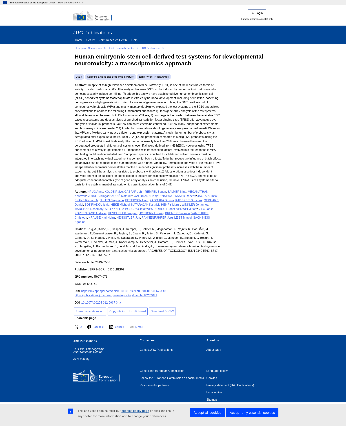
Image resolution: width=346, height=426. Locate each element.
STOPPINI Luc (114, 208)
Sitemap (211, 399)
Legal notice (214, 392)
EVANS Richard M (86, 200)
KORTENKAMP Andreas (91, 213)
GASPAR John (133, 191)
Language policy (217, 370)
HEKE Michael (120, 204)
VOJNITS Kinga (97, 196)
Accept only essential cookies (252, 412)
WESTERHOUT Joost (160, 208)
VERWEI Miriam (186, 208)
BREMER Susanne (177, 213)
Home (79, 40)
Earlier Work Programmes (154, 76)
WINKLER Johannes (195, 204)
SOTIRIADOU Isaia (97, 204)
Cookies (211, 378)
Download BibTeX (162, 311)
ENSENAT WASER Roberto (178, 196)
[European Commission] (95, 15)
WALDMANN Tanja (146, 196)
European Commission (89, 48)
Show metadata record (90, 311)
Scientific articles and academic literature (110, 76)
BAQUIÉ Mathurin (120, 196)
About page (213, 349)
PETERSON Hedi (136, 200)
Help (134, 40)
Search (91, 40)
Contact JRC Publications (156, 349)
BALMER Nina (176, 191)
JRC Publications (150, 48)
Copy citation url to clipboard (127, 311)
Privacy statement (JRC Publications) (230, 385)
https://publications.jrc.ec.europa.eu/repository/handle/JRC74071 (116, 295)
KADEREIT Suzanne (188, 200)
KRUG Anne (95, 191)
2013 (79, 76)
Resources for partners (154, 385)
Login (259, 13)
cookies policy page (135, 410)
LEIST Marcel (183, 217)
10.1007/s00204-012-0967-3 (99, 302)
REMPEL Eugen (155, 191)
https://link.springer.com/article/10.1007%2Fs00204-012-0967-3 (121, 291)
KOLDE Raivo (114, 191)
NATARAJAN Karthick (145, 204)
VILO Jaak (205, 208)
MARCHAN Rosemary (89, 208)
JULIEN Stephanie (112, 200)
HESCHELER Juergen (122, 213)
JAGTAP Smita (207, 196)
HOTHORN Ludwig (151, 213)
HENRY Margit (170, 204)
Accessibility (81, 359)
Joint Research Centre (113, 40)
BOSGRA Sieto (135, 208)
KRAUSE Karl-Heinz (101, 217)
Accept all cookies (207, 412)
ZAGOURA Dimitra (162, 200)
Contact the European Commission (162, 370)
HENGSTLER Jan (128, 217)
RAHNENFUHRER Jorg (157, 217)
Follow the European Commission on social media (172, 378)
